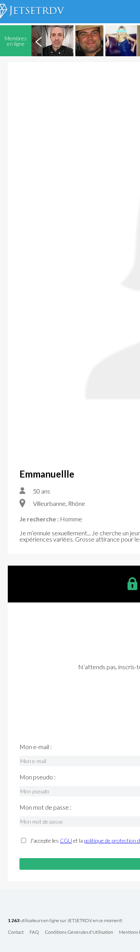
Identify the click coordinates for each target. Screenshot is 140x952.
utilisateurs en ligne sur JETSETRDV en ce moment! (65, 920)
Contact (16, 932)
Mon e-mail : (35, 747)
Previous (38, 40)
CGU (66, 840)
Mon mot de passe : (45, 807)
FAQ (34, 932)
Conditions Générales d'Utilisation (79, 932)
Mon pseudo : (37, 777)
